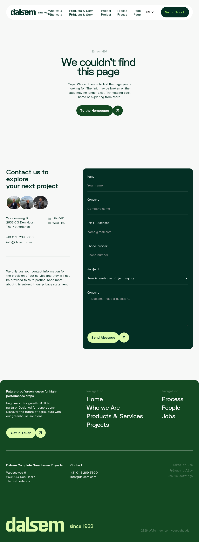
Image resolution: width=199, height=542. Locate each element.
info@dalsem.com (19, 242)
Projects (97, 424)
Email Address (98, 222)
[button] (150, 12)
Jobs (168, 416)
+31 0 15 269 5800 (20, 237)
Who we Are (103, 407)
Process (172, 399)
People (171, 407)
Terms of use (183, 464)
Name (90, 176)
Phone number (97, 246)
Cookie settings (180, 476)
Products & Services (114, 416)
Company (93, 199)
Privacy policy (181, 470)
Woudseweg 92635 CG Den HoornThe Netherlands (20, 477)
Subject (93, 269)
